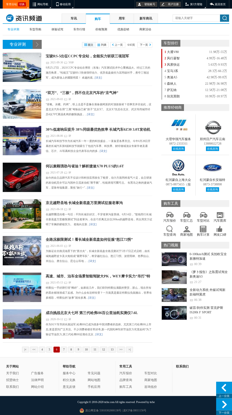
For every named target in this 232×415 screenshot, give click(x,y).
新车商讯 (146, 18)
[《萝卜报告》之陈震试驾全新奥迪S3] (174, 277)
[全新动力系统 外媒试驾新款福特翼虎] (174, 295)
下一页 (144, 44)
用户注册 (173, 4)
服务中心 (69, 373)
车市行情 (79, 29)
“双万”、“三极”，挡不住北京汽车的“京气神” (82, 93)
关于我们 (12, 373)
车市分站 (11, 4)
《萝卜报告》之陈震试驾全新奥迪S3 (209, 274)
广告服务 (37, 373)
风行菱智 (172, 58)
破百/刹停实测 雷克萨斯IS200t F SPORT (206, 310)
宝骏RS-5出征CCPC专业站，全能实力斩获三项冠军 (87, 56)
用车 (122, 18)
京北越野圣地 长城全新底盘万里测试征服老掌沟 (84, 203)
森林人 (170, 83)
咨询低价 (150, 387)
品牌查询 (125, 380)
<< (34, 349)
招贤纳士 (12, 380)
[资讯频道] (31, 18)
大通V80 (171, 52)
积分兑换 (69, 380)
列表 (103, 44)
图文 (90, 44)
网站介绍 (37, 387)
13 (112, 349)
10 (86, 349)
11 (95, 349)
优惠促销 (123, 29)
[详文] (98, 77)
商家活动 (145, 29)
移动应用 (65, 4)
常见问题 (94, 373)
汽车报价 (125, 373)
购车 (98, 19)
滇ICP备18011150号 (134, 410)
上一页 (119, 44)
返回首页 (220, 4)
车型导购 (35, 29)
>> (121, 349)
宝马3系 (171, 71)
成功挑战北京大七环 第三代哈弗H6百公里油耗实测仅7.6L (92, 313)
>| (129, 349)
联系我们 (12, 387)
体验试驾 (57, 29)
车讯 (74, 18)
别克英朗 (172, 96)
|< (25, 349)
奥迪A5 (170, 77)
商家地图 (150, 380)
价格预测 (101, 29)
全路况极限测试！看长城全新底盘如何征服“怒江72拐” (89, 239)
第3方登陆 (196, 4)
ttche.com (109, 402)
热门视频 (171, 245)
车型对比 (150, 373)
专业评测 (13, 29)
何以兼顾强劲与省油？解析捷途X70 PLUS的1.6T (85, 166)
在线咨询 (178, 148)
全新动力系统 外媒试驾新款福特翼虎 (207, 292)
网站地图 (94, 380)
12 (103, 349)
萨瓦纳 (170, 90)
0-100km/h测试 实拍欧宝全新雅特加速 (208, 256)
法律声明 (37, 380)
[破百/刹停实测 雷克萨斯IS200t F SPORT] (174, 313)
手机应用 (94, 387)
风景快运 (172, 64)
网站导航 (42, 4)
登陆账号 (149, 4)
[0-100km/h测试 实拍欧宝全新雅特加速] (174, 259)
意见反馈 (69, 387)
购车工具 (125, 387)
